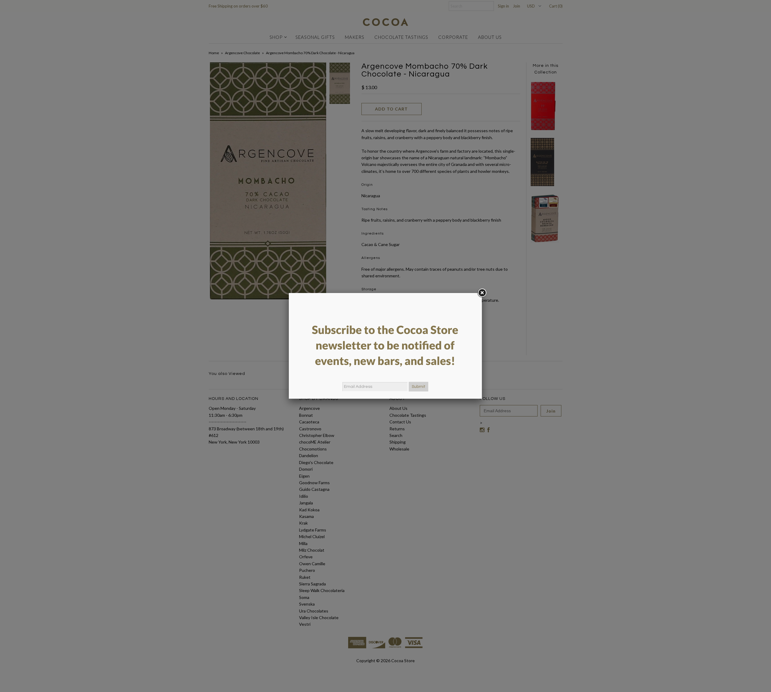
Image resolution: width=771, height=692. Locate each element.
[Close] (481, 293)
